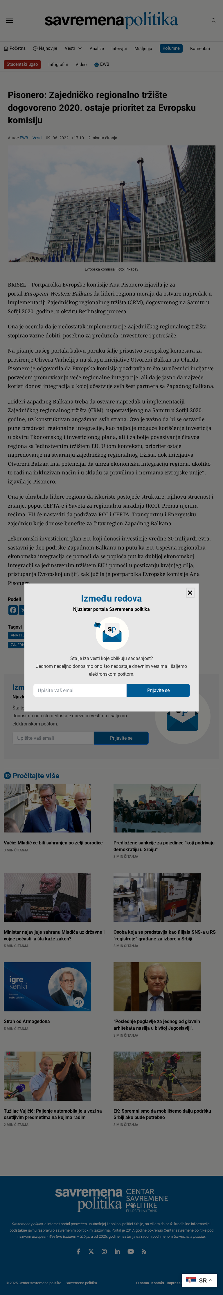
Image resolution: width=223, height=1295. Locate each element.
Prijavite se (158, 690)
